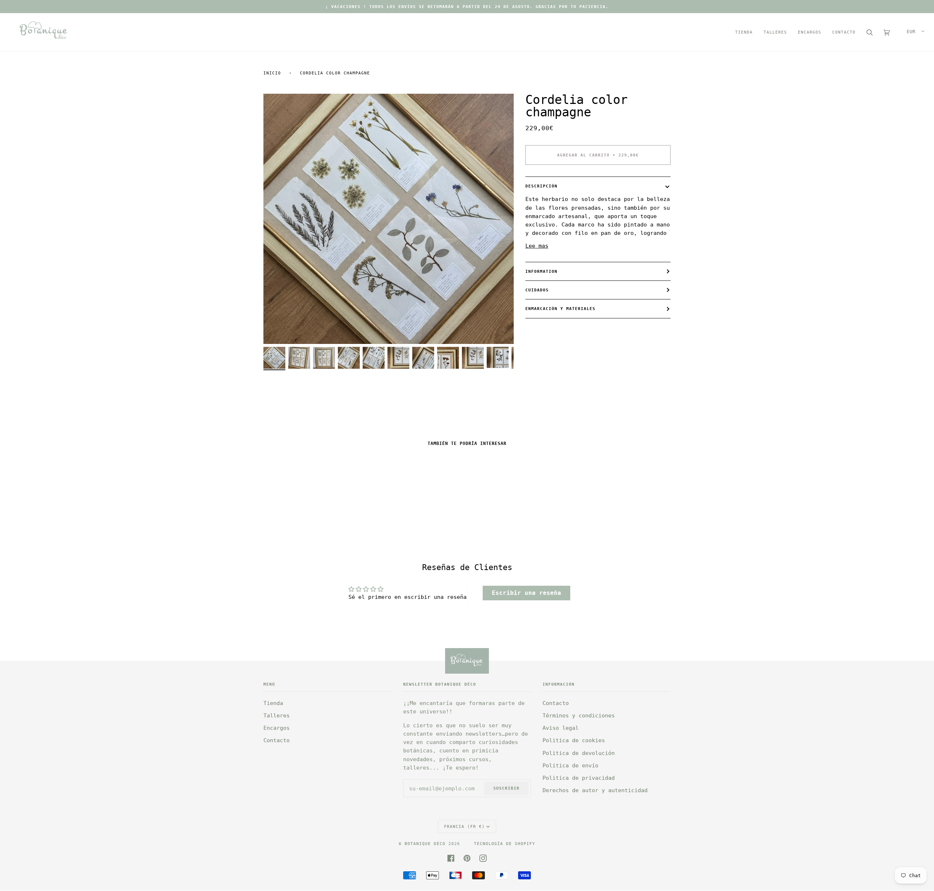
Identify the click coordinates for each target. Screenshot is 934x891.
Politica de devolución (579, 753)
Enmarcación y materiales (560, 308)
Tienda (273, 703)
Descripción (541, 186)
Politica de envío (570, 765)
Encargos (276, 728)
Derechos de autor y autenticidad (595, 790)
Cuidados (537, 290)
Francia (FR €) (464, 826)
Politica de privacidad (579, 778)
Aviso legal (561, 728)
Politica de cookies (574, 740)
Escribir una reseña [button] (526, 592)
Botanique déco (425, 843)
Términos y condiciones (579, 715)
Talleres (276, 715)
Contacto (276, 740)
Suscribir (506, 788)
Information (541, 271)
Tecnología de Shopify (504, 843)
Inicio (272, 72)
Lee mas (536, 246)
